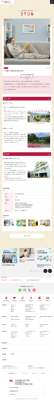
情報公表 (12, 311)
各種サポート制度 (14, 326)
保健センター (42, 332)
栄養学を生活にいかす (43, 308)
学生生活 (4, 331)
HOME (5, 280)
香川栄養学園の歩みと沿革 (29, 311)
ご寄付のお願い (12, 394)
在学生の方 (31, 300)
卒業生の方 (14, 300)
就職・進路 (4, 343)
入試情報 (41, 326)
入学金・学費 (42, 336)
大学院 (3, 324)
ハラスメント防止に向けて (44, 334)
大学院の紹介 (13, 324)
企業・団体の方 (6, 300)
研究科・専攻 (27, 324)
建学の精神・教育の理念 (29, 305)
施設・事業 (4, 348)
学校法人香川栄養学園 (14, 387)
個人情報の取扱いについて (12, 373)
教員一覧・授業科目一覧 (44, 324)
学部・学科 (4, 316)
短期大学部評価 (28, 306)
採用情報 (12, 354)
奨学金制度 (13, 337)
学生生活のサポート (28, 332)
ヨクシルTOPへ (27, 235)
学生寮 (12, 334)
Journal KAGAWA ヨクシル (16, 280)
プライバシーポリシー (24, 373)
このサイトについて (34, 373)
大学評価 (12, 306)
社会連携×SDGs (28, 309)
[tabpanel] (9, 258)
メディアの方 (39, 300)
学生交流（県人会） (14, 336)
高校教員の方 (22, 300)
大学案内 (4, 305)
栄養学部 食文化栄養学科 (15, 319)
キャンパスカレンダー (14, 331)
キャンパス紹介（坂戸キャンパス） (30, 331)
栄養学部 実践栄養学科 (15, 316)
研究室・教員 (42, 306)
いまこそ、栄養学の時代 (29, 308)
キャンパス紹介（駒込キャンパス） (45, 331)
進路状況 (26, 326)
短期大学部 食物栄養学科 (29, 319)
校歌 (11, 308)
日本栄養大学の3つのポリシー (45, 305)
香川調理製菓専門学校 (14, 391)
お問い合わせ (43, 373)
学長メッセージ (13, 305)
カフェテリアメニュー (28, 334)
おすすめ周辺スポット (14, 332)
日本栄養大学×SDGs (43, 309)
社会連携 (12, 309)
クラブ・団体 (27, 336)
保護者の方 (48, 300)
